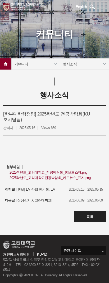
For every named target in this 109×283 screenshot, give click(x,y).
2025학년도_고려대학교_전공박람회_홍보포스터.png (48, 172)
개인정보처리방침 (16, 254)
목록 (89, 217)
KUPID (42, 254)
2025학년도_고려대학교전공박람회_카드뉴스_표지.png (50, 178)
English (81, 7)
